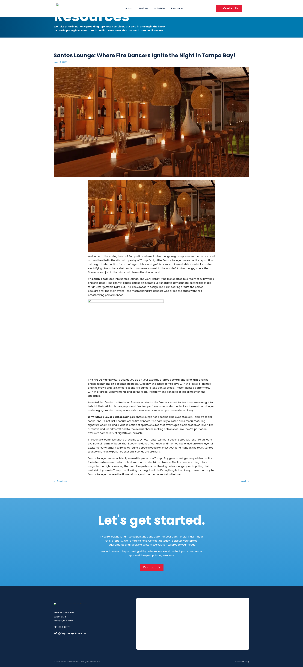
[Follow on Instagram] (62, 640)
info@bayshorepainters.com (71, 633)
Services (143, 8)
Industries (159, 8)
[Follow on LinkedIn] (69, 640)
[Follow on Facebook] (55, 640)
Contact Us (230, 8)
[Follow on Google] (76, 640)
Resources (177, 8)
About (129, 8)
